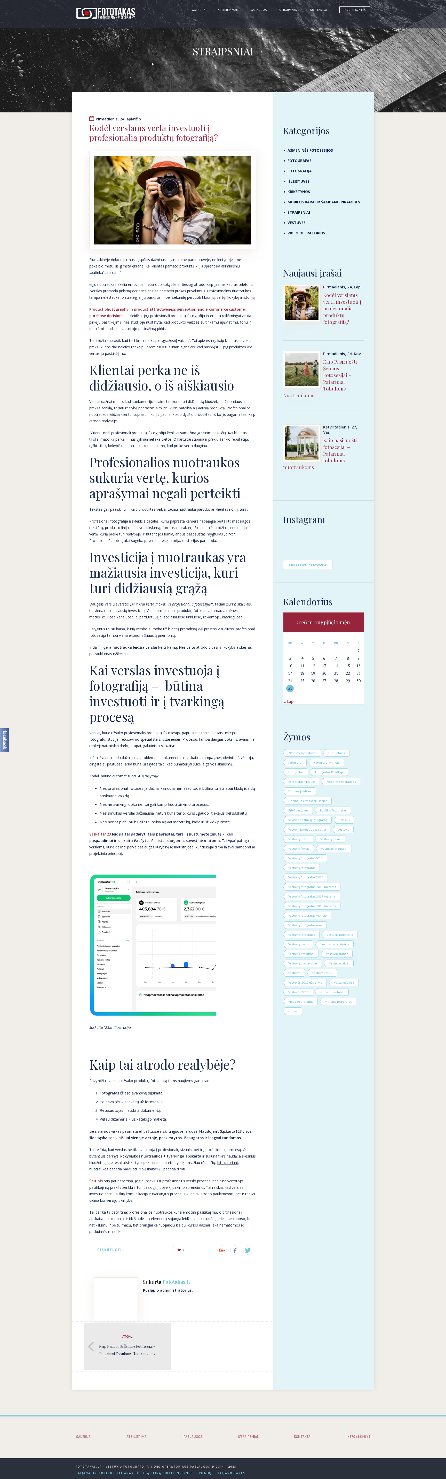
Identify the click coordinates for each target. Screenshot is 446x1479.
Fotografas (300, 160)
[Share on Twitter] (247, 1250)
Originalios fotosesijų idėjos (307, 801)
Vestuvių (343, 829)
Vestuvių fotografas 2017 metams (312, 896)
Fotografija (300, 170)
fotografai (295, 762)
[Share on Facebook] (235, 1250)
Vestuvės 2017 (322, 973)
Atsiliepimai (227, 10)
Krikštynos (299, 191)
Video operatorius (306, 233)
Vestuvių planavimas (302, 963)
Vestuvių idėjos (298, 944)
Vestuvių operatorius (335, 944)
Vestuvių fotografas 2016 (305, 877)
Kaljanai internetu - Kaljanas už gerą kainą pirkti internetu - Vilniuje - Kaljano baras (160, 1473)
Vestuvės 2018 (344, 982)
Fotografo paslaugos (341, 782)
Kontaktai (318, 10)
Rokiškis (344, 820)
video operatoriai (332, 992)
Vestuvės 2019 (298, 992)
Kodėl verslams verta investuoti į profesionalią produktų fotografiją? (342, 308)
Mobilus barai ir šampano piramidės (324, 202)
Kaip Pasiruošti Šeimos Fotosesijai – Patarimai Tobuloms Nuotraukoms (320, 378)
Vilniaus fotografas (338, 1001)
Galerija (198, 10)
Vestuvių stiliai (339, 963)
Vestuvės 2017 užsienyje (305, 982)
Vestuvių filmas (298, 848)
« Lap (288, 701)
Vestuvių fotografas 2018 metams (312, 906)
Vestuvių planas (337, 954)
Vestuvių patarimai (301, 954)
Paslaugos (258, 10)
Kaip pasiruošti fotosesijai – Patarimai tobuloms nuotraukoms (320, 453)
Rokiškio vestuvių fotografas (307, 820)
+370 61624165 (355, 10)
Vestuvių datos (298, 839)
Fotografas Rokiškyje (329, 772)
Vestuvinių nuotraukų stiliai (307, 829)
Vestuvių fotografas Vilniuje (307, 915)
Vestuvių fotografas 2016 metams (312, 887)
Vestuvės (297, 222)
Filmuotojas (336, 753)
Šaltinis (96, 1180)
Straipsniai (288, 10)
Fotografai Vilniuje (327, 762)
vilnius (293, 1011)
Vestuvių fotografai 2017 (305, 858)
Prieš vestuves (298, 810)
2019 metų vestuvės (302, 753)
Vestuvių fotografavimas (305, 925)
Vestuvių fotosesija (340, 935)
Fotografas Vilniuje (301, 782)
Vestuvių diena (330, 839)
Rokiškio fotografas (333, 810)
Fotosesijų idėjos (300, 791)
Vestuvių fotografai (334, 848)
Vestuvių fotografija (301, 935)
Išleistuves (298, 181)
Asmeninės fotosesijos (310, 150)
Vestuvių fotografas (301, 868)
